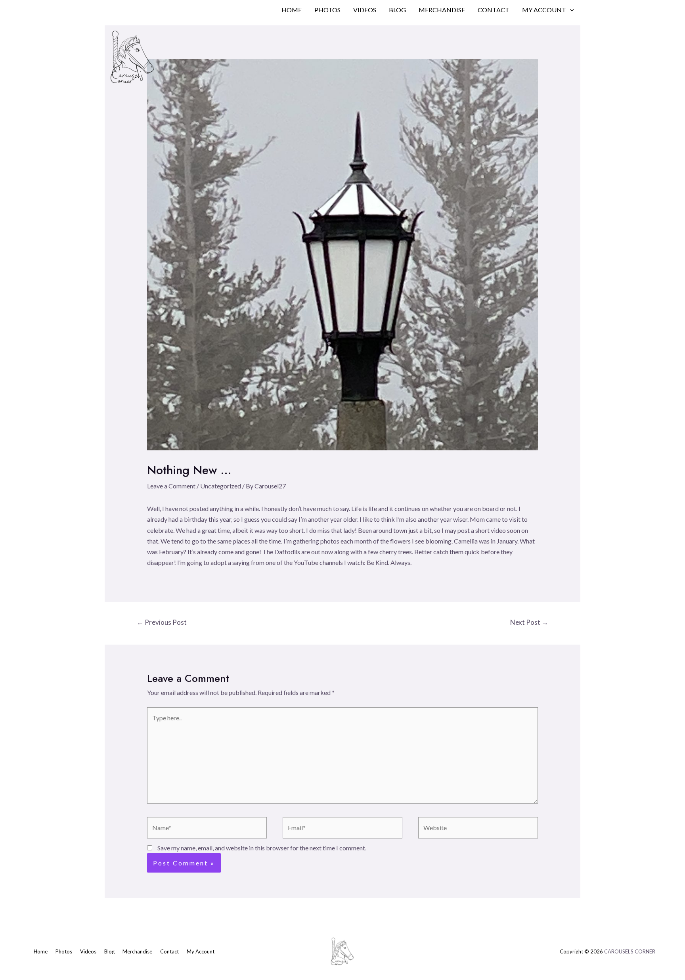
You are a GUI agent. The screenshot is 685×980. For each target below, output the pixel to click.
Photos (327, 9)
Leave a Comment (171, 486)
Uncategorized (220, 486)
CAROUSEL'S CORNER (629, 951)
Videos (364, 9)
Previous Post (162, 622)
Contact (493, 9)
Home (291, 9)
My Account (544, 9)
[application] (570, 10)
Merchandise (442, 9)
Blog (397, 9)
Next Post (529, 622)
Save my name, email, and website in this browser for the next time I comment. (261, 848)
